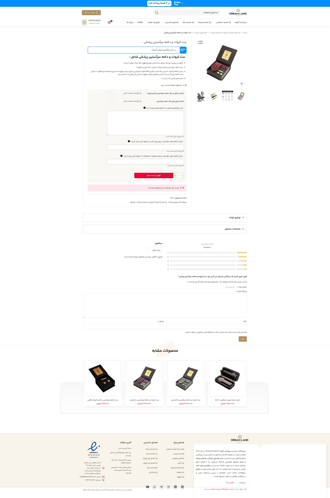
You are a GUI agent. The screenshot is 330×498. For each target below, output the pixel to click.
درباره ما (242, 482)
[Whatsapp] (154, 487)
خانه (245, 32)
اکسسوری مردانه (200, 32)
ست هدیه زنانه (152, 453)
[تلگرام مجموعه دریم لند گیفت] (161, 487)
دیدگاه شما (241, 291)
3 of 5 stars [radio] (230, 287)
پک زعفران (180, 472)
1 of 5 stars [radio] (234, 287)
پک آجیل (181, 463)
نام (245, 321)
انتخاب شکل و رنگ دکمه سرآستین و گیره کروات (165, 93)
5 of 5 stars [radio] (226, 287)
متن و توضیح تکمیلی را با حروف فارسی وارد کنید (163, 108)
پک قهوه (180, 477)
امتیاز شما (242, 287)
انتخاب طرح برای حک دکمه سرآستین (170, 101)
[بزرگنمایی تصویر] (241, 83)
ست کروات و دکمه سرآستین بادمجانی (144, 400)
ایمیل (161, 321)
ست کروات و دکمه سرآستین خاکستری (185, 400)
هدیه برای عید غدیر (124, 448)
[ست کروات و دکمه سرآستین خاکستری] (185, 378)
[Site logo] (238, 12)
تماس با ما (230, 482)
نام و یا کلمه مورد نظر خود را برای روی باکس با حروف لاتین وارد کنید (156, 141)
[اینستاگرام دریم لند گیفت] (168, 487)
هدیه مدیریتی (178, 453)
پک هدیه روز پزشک (150, 458)
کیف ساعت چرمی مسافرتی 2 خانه (227, 400)
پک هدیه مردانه (152, 449)
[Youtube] (147, 487)
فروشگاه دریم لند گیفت (219, 489)
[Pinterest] (175, 487)
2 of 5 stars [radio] (232, 287)
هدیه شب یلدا (152, 467)
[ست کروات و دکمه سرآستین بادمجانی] (144, 378)
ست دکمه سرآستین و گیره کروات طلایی (102, 400)
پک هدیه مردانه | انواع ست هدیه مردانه (225, 32)
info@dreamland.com (88, 476)
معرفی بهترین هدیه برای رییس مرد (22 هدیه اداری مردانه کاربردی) (121, 470)
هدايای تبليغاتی (178, 458)
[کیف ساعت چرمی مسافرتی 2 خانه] (227, 378)
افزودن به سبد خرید (154, 175)
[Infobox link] (92, 22)
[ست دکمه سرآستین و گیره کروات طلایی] (102, 378)
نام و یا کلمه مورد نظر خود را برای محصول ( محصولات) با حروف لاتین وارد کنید (152, 156)
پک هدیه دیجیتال (177, 467)
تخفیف (132, 202)
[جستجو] (156, 12)
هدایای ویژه (179, 442)
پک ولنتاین (153, 472)
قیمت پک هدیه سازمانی (175, 449)
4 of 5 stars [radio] (228, 287)
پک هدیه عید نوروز (150, 463)
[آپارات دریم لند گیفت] (182, 487)
